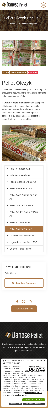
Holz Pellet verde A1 (19, 175)
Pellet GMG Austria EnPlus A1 (23, 197)
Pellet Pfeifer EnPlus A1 (21, 188)
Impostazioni (15, 404)
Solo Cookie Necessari (34, 404)
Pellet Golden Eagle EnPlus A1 (23, 214)
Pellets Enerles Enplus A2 (22, 182)
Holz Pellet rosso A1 (19, 168)
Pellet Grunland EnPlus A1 (23, 205)
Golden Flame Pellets (20, 248)
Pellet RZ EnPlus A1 (19, 222)
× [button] (44, 360)
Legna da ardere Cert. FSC (23, 242)
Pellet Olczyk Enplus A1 (21, 229)
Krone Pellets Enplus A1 (21, 235)
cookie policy (21, 395)
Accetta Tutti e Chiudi (33, 400)
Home (12, 24)
